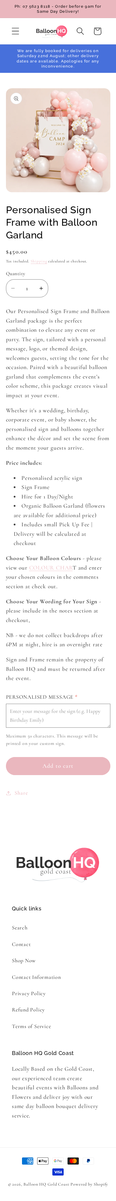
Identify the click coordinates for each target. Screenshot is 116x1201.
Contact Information (36, 977)
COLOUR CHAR (51, 567)
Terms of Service (31, 1026)
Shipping (39, 261)
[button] (15, 31)
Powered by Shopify (89, 1184)
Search (20, 927)
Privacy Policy (29, 993)
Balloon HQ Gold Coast (46, 1184)
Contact (21, 944)
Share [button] (21, 793)
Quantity (15, 273)
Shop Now (24, 960)
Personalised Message (42, 697)
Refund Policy (28, 1009)
